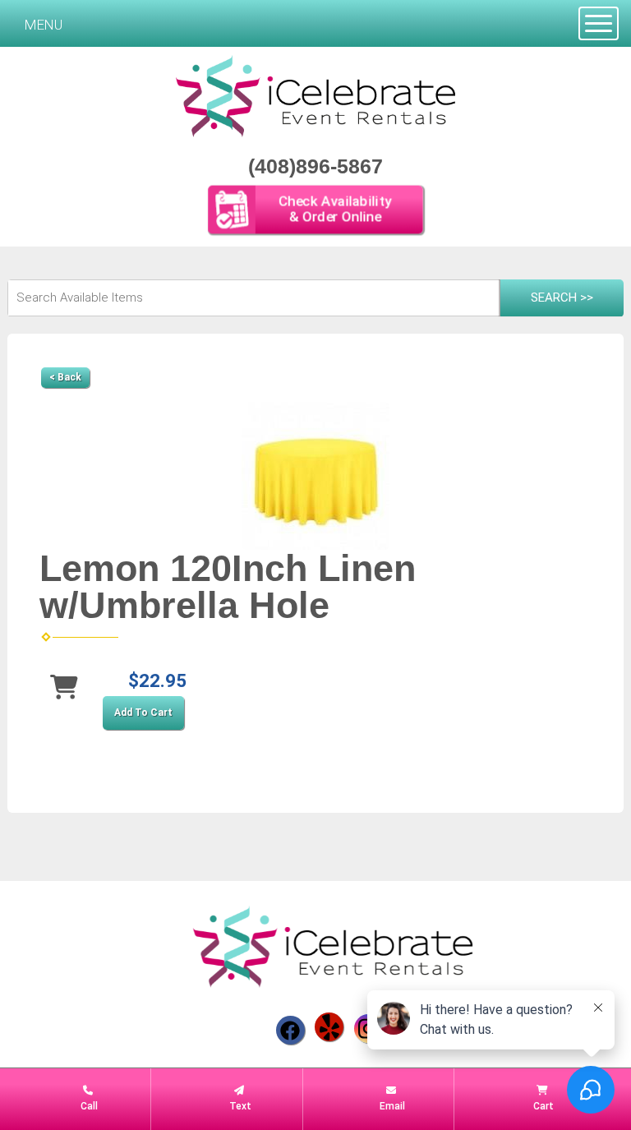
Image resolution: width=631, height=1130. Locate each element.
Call (88, 1106)
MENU (43, 24)
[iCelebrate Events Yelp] (329, 1026)
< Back (65, 377)
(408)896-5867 (315, 166)
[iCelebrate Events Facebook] (290, 1030)
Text (239, 1106)
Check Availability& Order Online (334, 209)
